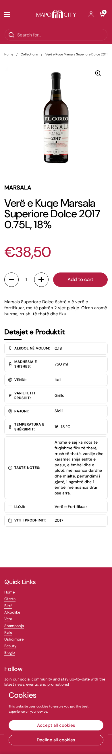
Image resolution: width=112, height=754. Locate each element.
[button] (102, 14)
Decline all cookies (56, 740)
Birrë (8, 605)
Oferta (10, 598)
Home (8, 54)
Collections (29, 54)
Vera (8, 618)
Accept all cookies (56, 725)
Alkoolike (12, 612)
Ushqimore (14, 639)
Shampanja (14, 625)
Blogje (9, 652)
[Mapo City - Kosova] (56, 14)
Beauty (10, 645)
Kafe (8, 632)
